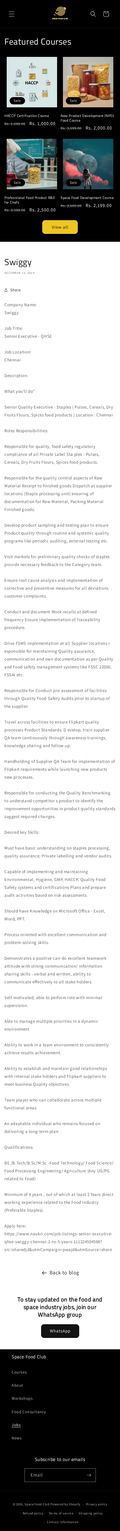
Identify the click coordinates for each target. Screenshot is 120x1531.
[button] (11, 14)
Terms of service (61, 1513)
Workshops (22, 1398)
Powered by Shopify (65, 1504)
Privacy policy (96, 1504)
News (17, 1438)
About (17, 1385)
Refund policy (33, 1513)
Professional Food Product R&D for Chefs (29, 199)
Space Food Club (37, 1504)
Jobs (16, 1424)
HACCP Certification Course (26, 115)
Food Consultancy (29, 1411)
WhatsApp (60, 1331)
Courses (19, 1372)
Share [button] (15, 289)
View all (60, 227)
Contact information (62, 1522)
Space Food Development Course (87, 197)
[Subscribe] (89, 1475)
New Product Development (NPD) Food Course (87, 117)
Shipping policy (91, 1513)
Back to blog (64, 1272)
